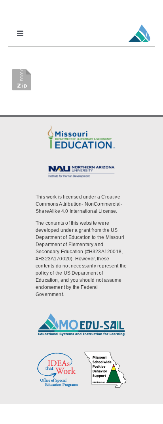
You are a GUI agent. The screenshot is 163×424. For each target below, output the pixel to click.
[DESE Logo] (81, 126)
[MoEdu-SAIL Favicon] (139, 24)
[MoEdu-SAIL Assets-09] (81, 166)
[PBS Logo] (105, 354)
